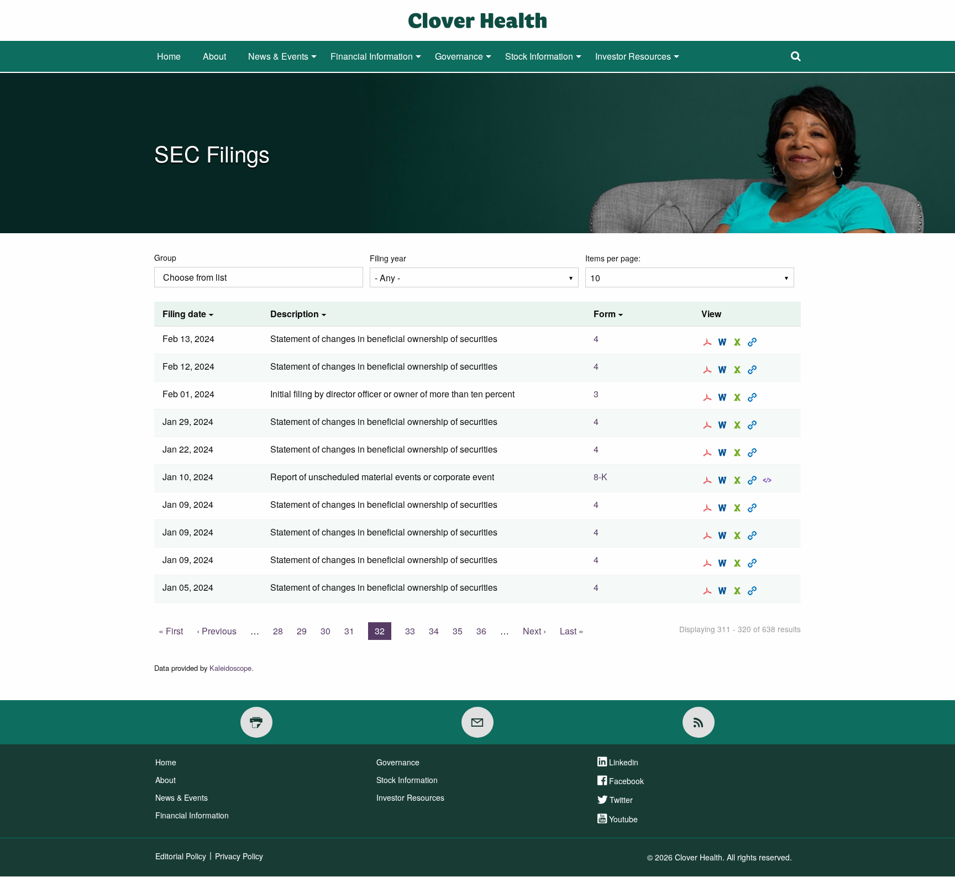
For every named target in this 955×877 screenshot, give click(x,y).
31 (349, 630)
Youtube (623, 819)
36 (481, 630)
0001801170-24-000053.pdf (708, 397)
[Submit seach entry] (796, 56)
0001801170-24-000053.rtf (723, 397)
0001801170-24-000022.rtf (723, 591)
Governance (459, 56)
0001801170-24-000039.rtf (723, 535)
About (214, 56)
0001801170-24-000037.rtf (723, 508)
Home (169, 56)
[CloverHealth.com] (477, 19)
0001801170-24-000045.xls (738, 453)
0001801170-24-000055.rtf (723, 370)
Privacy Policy (239, 856)
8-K (600, 476)
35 (458, 630)
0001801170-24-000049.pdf (708, 425)
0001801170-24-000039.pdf (708, 535)
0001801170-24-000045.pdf (708, 453)
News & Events (278, 56)
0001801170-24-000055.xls (738, 370)
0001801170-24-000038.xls (738, 563)
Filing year (388, 258)
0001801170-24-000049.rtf (723, 425)
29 (302, 630)
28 (278, 630)
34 (434, 630)
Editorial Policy (180, 856)
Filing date (184, 313)
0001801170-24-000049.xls (738, 425)
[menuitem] (169, 56)
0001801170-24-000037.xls (738, 508)
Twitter (621, 799)
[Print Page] (256, 722)
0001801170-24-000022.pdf (708, 591)
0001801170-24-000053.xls (738, 397)
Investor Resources (633, 56)
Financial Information (371, 56)
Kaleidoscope (230, 668)
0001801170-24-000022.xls (738, 591)
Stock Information (539, 56)
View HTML (753, 342)
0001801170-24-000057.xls (738, 342)
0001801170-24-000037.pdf (708, 508)
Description (294, 313)
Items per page (611, 258)
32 (383, 632)
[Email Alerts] (477, 722)
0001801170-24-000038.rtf (723, 563)
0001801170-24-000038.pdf (708, 563)
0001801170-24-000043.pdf (708, 480)
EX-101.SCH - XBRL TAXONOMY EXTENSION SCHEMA (768, 480)
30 (325, 630)
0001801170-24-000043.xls (738, 480)
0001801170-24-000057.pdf (708, 342)
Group (165, 257)
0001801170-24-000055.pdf (708, 370)
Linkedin (623, 762)
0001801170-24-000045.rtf (723, 453)
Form (605, 313)
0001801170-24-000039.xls (738, 535)
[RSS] (699, 722)
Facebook (626, 780)
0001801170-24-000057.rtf (723, 342)
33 (410, 630)
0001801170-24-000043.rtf (723, 480)
